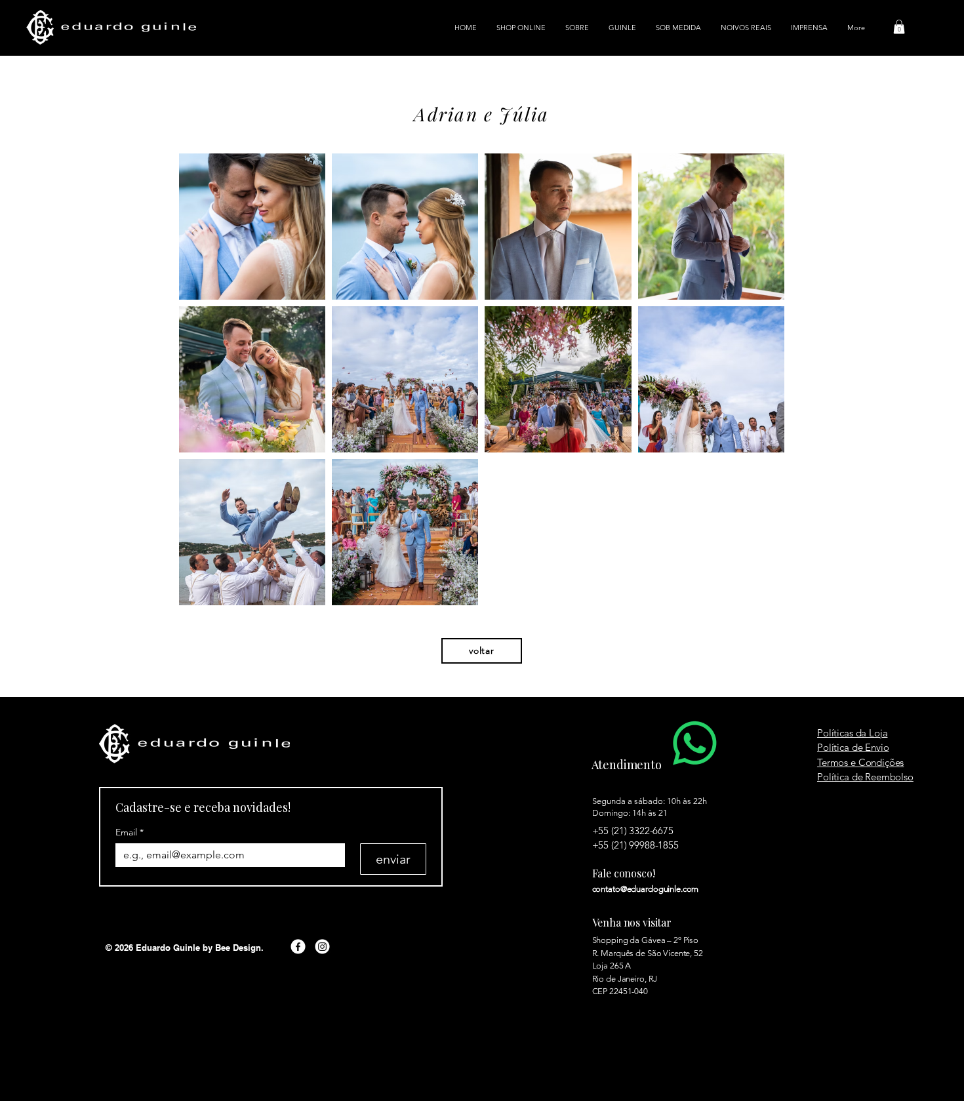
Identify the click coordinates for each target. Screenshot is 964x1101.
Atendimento (627, 764)
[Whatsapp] (695, 743)
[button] (899, 27)
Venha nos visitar (632, 922)
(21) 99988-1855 (645, 845)
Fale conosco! (623, 873)
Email (129, 832)
